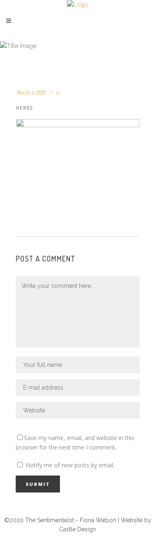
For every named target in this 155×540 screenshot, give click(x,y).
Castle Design (77, 529)
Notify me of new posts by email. (70, 465)
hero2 (24, 108)
